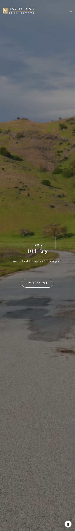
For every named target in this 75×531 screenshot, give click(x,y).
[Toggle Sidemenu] (68, 10)
